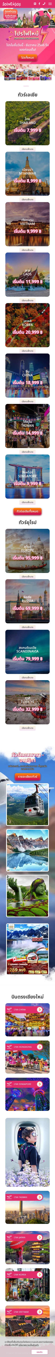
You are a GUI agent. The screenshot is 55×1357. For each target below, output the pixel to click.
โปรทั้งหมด (27, 58)
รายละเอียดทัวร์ (27, 776)
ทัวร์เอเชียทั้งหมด (27, 511)
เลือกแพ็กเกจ (27, 149)
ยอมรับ (39, 1352)
